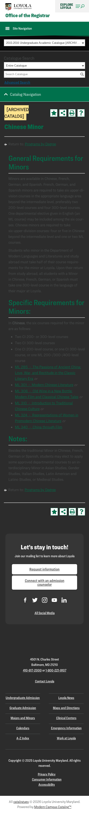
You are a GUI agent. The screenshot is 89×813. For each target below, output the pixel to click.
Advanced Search (17, 82)
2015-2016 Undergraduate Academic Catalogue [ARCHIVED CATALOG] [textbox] (43, 42)
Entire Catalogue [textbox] (16, 65)
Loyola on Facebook (25, 600)
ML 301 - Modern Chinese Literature (44, 384)
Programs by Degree (40, 144)
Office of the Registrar (27, 15)
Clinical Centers (66, 718)
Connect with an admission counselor (44, 582)
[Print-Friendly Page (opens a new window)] (72, 113)
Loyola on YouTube (54, 600)
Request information (44, 569)
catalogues (21, 802)
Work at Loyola (66, 738)
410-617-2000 (32, 670)
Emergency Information (66, 728)
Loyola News (66, 698)
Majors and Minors (23, 718)
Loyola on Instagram (44, 600)
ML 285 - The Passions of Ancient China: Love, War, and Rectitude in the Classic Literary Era (48, 373)
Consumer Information (47, 779)
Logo (18, 6)
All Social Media (45, 613)
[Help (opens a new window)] (81, 113)
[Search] (82, 74)
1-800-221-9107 (56, 670)
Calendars (22, 728)
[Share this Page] (63, 113)
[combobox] (44, 42)
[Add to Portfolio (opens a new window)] (53, 113)
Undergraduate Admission (23, 698)
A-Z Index (22, 738)
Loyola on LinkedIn (64, 600)
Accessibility (46, 785)
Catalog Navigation (25, 94)
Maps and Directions (66, 708)
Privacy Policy (47, 774)
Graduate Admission (23, 708)
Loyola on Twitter (35, 600)
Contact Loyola (44, 681)
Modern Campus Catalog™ (52, 807)
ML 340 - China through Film (38, 427)
